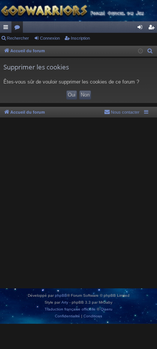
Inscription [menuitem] (153, 28)
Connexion (50, 38)
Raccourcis (7, 28)
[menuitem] (150, 51)
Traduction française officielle (70, 309)
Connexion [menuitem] (141, 28)
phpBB (61, 295)
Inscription (80, 38)
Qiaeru (106, 309)
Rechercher (18, 38)
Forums (18, 28)
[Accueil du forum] (78, 10)
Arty (64, 302)
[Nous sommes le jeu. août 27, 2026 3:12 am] (140, 51)
